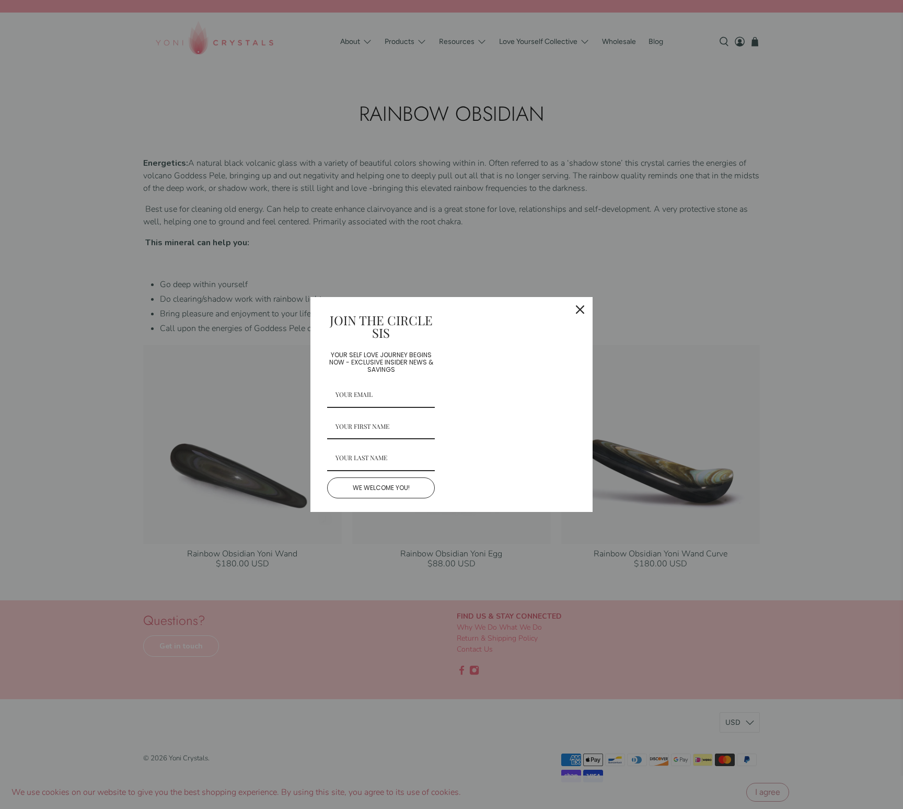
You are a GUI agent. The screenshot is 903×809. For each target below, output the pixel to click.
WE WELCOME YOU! (381, 487)
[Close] (580, 309)
